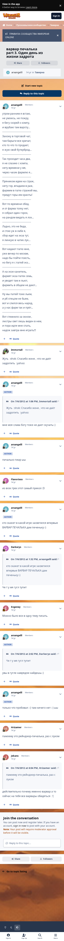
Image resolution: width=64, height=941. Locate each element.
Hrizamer (16, 727)
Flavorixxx (17, 479)
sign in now (19, 825)
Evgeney (16, 606)
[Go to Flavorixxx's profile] (6, 481)
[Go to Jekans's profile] (6, 757)
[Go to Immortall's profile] (6, 351)
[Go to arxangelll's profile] (8, 72)
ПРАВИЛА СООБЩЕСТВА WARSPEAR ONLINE (27, 35)
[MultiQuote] (4, 338)
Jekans (15, 755)
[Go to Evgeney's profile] (6, 608)
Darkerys (16, 547)
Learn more (6, 5)
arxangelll (16, 72)
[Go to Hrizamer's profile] (6, 729)
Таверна (39, 72)
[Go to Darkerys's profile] (6, 548)
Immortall (16, 349)
